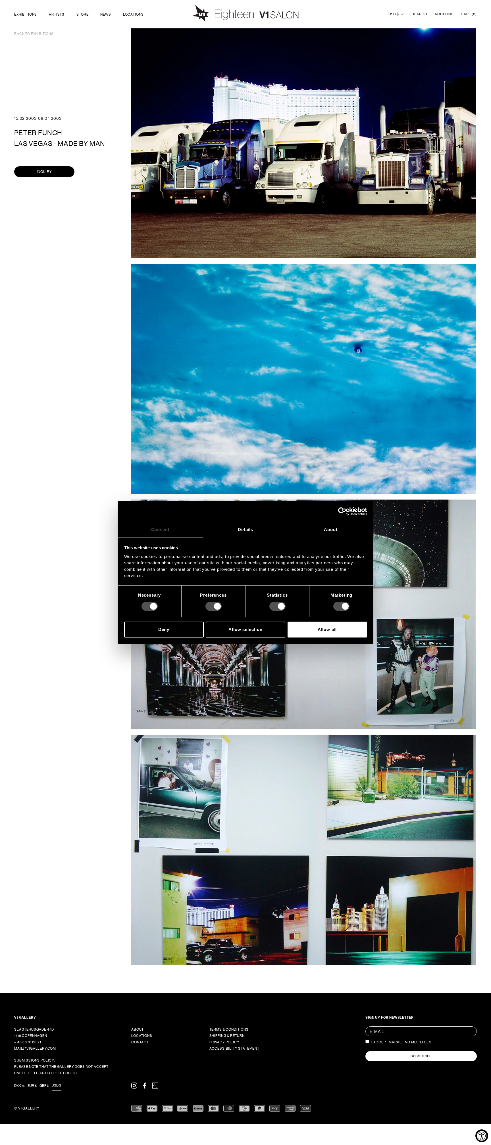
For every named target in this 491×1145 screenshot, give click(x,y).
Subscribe (421, 1056)
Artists (57, 14)
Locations (133, 14)
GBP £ (44, 1086)
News (105, 14)
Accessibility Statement (234, 1048)
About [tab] (330, 529)
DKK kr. (19, 1086)
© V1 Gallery (26, 1108)
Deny (163, 629)
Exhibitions (25, 14)
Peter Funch (38, 133)
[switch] (213, 606)
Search (419, 14)
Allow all (327, 629)
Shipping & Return (227, 1036)
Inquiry (44, 172)
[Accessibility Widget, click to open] (481, 1135)
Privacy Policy (224, 1042)
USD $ (393, 14)
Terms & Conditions (229, 1029)
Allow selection (245, 629)
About (137, 1029)
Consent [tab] (160, 529)
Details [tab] (245, 529)
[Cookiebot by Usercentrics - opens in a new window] (342, 511)
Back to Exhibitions (34, 34)
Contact (140, 1042)
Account (444, 14)
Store (82, 14)
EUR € (32, 1086)
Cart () (469, 14)
